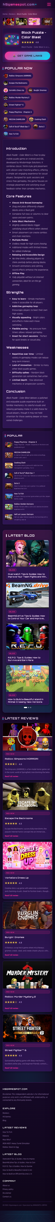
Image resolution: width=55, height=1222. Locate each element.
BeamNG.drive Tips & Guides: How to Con (19, 1162)
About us (6, 1185)
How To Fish (7, 1132)
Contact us (7, 1197)
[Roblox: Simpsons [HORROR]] (8, 21)
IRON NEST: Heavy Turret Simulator (16, 1143)
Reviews (12, 14)
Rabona (6, 1136)
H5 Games (7, 1117)
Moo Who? (7, 1140)
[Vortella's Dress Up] (34, 21)
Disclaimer (7, 1193)
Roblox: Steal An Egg (11, 1147)
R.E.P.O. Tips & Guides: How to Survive (17, 1166)
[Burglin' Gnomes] (47, 21)
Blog (4, 1120)
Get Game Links (29, 55)
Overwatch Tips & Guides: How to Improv (19, 1159)
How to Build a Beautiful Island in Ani (17, 1170)
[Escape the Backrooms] (21, 21)
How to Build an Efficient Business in (17, 1174)
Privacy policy (8, 1189)
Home (5, 14)
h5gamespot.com (19, 4)
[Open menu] (49, 4)
